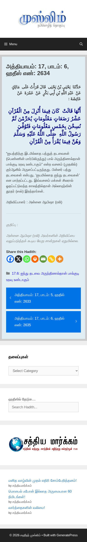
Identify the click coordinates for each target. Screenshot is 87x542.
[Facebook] (10, 259)
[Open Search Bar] (81, 44)
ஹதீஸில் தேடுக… (22, 399)
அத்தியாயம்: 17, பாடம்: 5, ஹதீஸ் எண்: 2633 (39, 298)
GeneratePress (67, 535)
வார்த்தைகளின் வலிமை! (26, 508)
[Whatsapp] (26, 259)
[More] (59, 259)
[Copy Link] (51, 259)
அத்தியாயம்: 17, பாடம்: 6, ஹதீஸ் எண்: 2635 (39, 321)
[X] (18, 259)
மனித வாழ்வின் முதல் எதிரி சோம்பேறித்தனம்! (42, 481)
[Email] (43, 259)
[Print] (35, 259)
